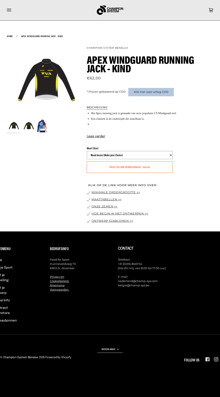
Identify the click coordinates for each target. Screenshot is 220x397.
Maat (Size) (92, 148)
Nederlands (109, 349)
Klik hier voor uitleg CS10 (151, 92)
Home (10, 36)
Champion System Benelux (107, 47)
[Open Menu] (13, 10)
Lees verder (96, 136)
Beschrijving (97, 107)
